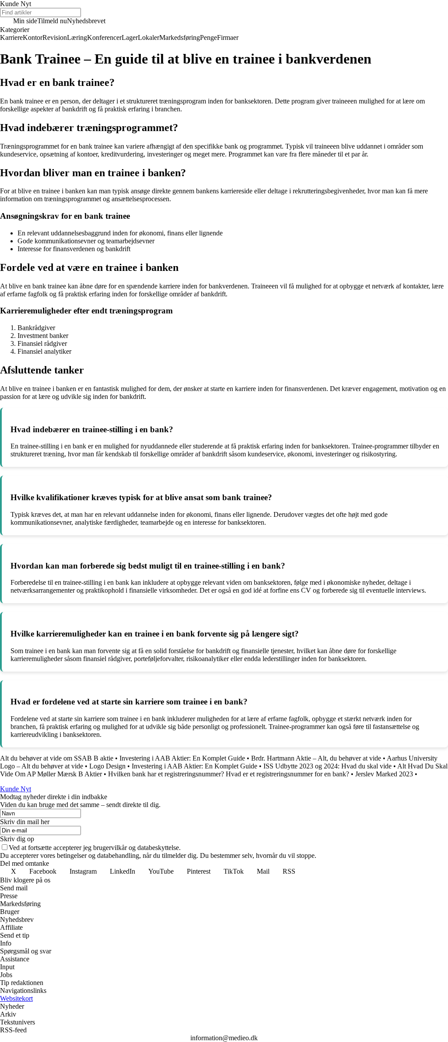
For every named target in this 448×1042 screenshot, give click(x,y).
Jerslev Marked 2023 (384, 774)
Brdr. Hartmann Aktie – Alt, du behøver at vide (316, 758)
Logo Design (107, 766)
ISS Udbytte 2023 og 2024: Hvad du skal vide (327, 766)
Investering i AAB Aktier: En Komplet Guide (182, 758)
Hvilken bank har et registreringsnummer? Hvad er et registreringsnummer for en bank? (228, 774)
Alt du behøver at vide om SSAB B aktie (56, 758)
